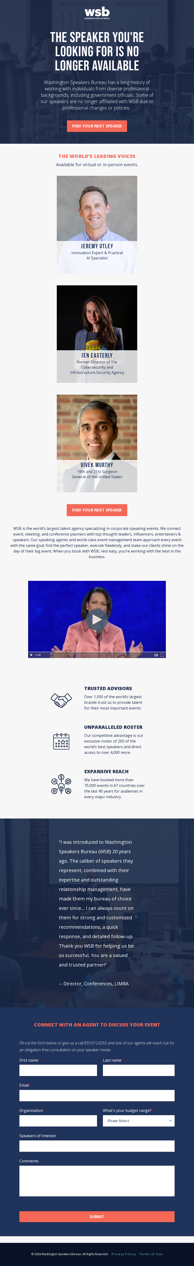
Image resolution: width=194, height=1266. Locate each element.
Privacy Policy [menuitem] (124, 1254)
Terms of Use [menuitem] (151, 1254)
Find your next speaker (97, 126)
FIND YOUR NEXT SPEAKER (97, 510)
